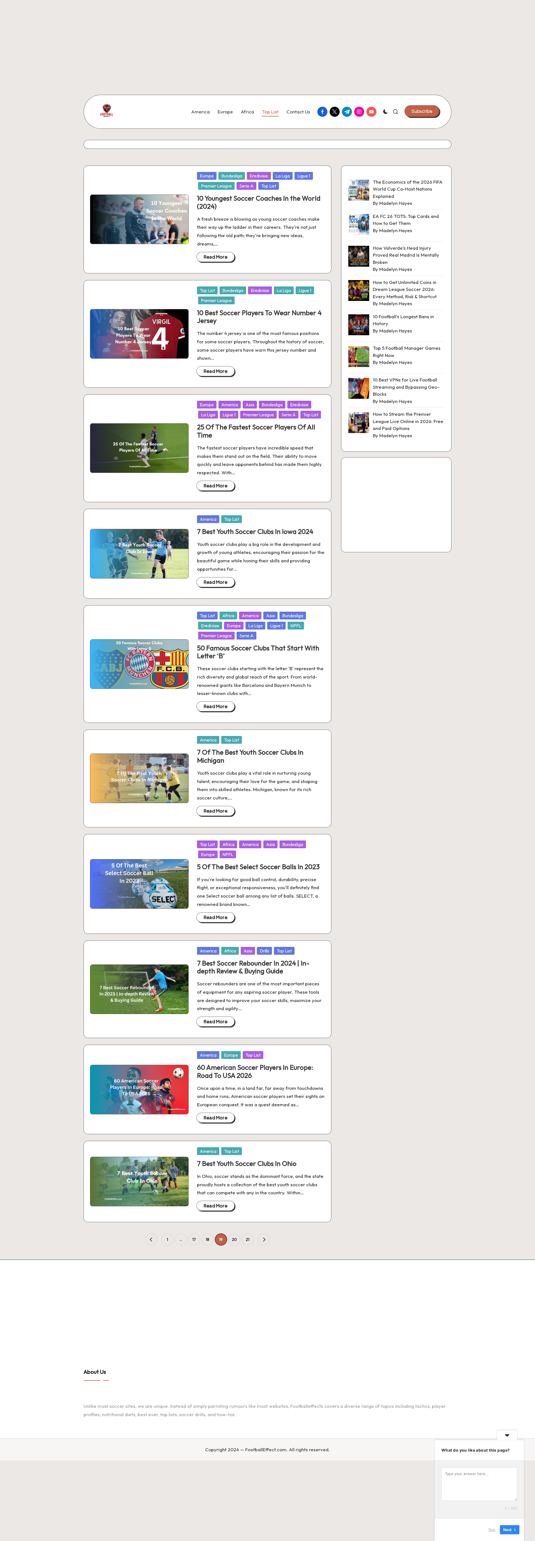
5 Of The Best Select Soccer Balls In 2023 (258, 866)
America (229, 404)
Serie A (246, 186)
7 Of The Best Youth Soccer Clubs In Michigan (250, 756)
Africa (228, 615)
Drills (264, 951)
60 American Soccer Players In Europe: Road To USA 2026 (255, 1071)
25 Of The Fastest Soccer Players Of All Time (256, 431)
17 (194, 1239)
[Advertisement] (167, 39)
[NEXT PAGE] (264, 1239)
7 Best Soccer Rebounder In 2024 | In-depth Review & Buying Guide (253, 967)
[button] (422, 111)
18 (207, 1239)
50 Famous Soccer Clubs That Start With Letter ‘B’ (258, 652)
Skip (491, 1529)
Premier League (216, 186)
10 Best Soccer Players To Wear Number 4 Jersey (259, 316)
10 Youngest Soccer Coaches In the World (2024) (258, 202)
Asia (249, 404)
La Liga (283, 176)
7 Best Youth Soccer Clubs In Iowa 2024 (255, 531)
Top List (268, 186)
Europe (207, 176)
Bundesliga (231, 176)
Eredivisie (259, 176)
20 (234, 1239)
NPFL (295, 625)
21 (247, 1239)
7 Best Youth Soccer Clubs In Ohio (246, 1163)
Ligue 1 (303, 176)
